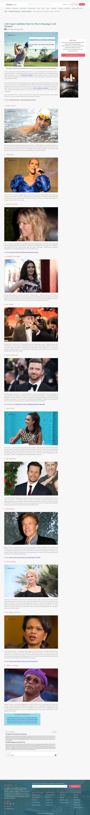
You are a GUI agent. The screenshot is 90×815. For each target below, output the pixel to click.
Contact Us (62, 794)
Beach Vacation (35, 797)
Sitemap (62, 797)
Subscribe (65, 4)
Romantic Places (36, 802)
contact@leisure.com (9, 808)
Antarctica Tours (50, 794)
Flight (43, 8)
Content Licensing (64, 802)
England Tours (49, 800)
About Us (76, 794)
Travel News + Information (14, 11)
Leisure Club (76, 802)
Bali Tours (48, 797)
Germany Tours (49, 802)
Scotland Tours (49, 805)
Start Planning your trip (72, 55)
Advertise (76, 797)
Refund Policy (77, 800)
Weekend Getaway (36, 805)
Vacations (8, 8)
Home (6, 11)
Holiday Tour (35, 800)
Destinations (15, 8)
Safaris (38, 8)
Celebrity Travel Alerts (27, 11)
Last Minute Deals (31, 8)
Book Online (82, 4)
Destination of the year (77, 8)
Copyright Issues (64, 800)
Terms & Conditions (78, 807)
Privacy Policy (77, 805)
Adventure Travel (36, 794)
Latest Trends (23, 8)
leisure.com (42, 813)
